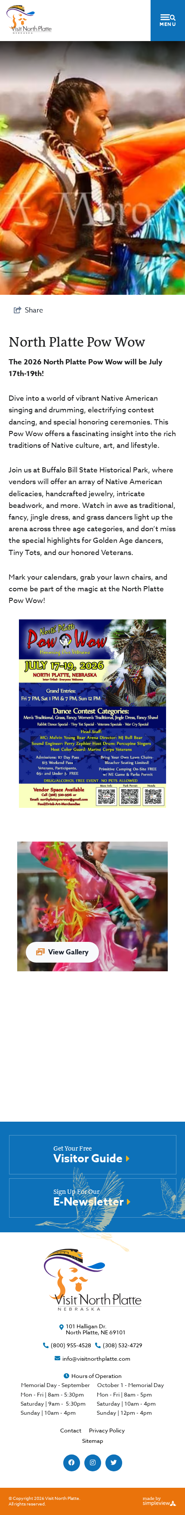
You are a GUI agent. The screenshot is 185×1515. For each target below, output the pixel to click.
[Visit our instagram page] (93, 1463)
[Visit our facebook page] (71, 1463)
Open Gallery (92, 906)
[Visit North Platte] (29, 19)
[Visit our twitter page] (114, 1463)
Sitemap (92, 1441)
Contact (70, 1430)
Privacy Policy (107, 1430)
